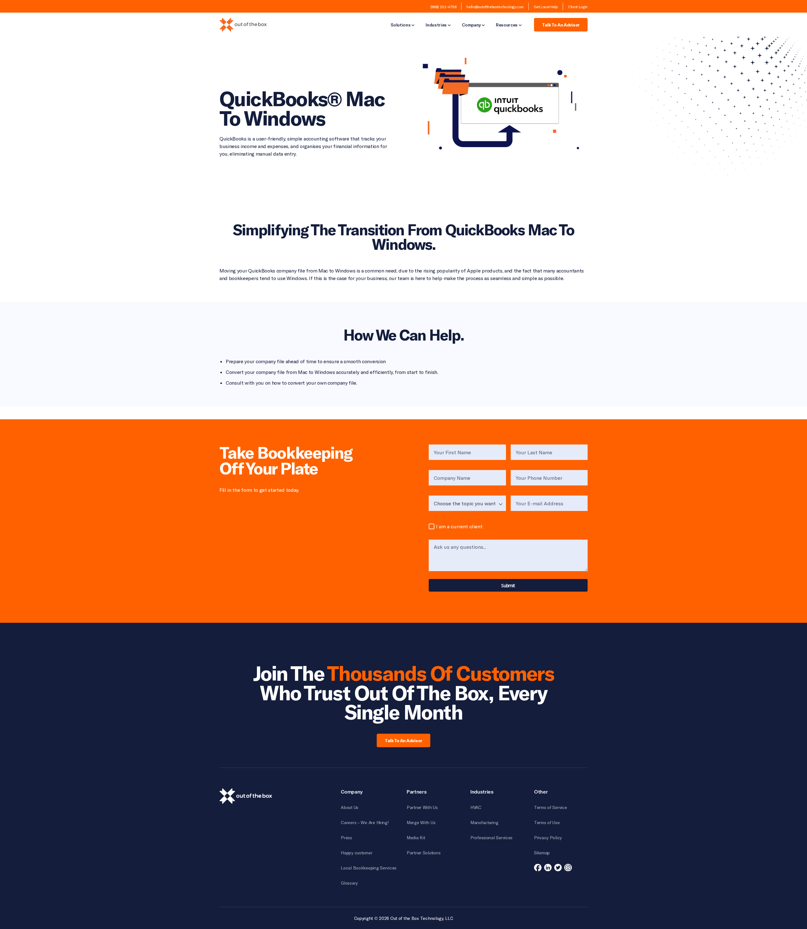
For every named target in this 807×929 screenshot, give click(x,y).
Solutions (400, 25)
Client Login (578, 6)
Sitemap (542, 852)
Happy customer (356, 852)
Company (471, 25)
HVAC (475, 807)
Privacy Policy (548, 837)
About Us (349, 807)
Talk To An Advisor (561, 24)
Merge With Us (421, 822)
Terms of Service (550, 807)
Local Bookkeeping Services (369, 867)
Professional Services (491, 837)
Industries (436, 25)
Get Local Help (546, 6)
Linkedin (548, 867)
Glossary (349, 883)
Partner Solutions (423, 852)
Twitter (558, 867)
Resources (507, 25)
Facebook (538, 867)
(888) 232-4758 (443, 6)
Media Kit (416, 837)
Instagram (568, 867)
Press (346, 837)
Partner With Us (422, 807)
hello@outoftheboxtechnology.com (495, 6)
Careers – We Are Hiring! (365, 822)
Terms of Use (547, 822)
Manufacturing (484, 822)
